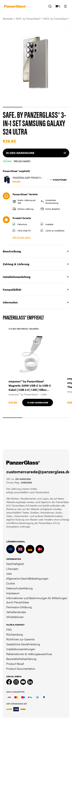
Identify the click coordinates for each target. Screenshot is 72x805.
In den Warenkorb (37, 402)
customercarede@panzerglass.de (38, 472)
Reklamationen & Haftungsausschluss (29, 654)
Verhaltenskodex (16, 612)
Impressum (12, 593)
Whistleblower (15, 617)
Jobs (9, 574)
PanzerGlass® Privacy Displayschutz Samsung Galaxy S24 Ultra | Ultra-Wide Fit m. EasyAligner (29, 177)
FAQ (9, 629)
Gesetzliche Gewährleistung (23, 644)
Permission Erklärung (19, 607)
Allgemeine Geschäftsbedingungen (27, 578)
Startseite (8, 18)
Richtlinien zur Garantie (20, 639)
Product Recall (15, 664)
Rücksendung (14, 634)
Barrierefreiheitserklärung (21, 659)
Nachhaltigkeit (15, 564)
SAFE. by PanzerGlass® (28, 18)
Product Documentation (20, 669)
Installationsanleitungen (20, 649)
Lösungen (12, 569)
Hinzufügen (60, 179)
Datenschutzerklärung (19, 588)
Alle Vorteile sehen (22, 237)
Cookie (10, 583)
